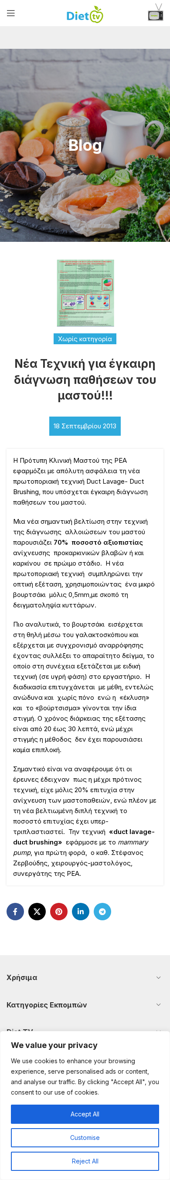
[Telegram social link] (102, 911)
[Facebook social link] (15, 911)
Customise (85, 1137)
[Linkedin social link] (80, 911)
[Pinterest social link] (59, 911)
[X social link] (37, 911)
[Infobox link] (155, 13)
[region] (85, 1105)
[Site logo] (85, 12)
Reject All (85, 1161)
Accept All (85, 1114)
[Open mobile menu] (11, 13)
